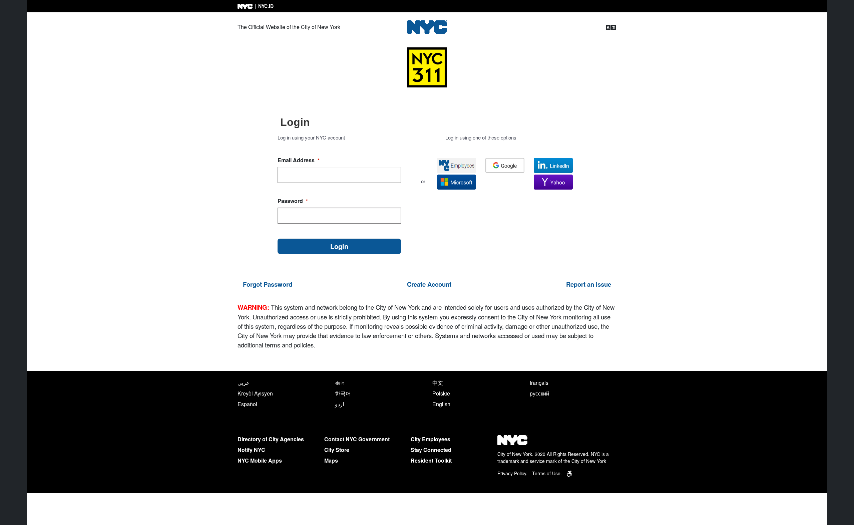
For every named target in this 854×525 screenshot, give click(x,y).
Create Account (429, 284)
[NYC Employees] (456, 165)
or (423, 181)
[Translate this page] (610, 27)
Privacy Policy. (512, 473)
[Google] (504, 165)
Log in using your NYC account (311, 137)
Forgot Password (267, 284)
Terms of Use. (547, 473)
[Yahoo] (553, 182)
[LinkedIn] (553, 165)
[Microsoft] (456, 182)
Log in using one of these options (480, 137)
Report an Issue (588, 284)
